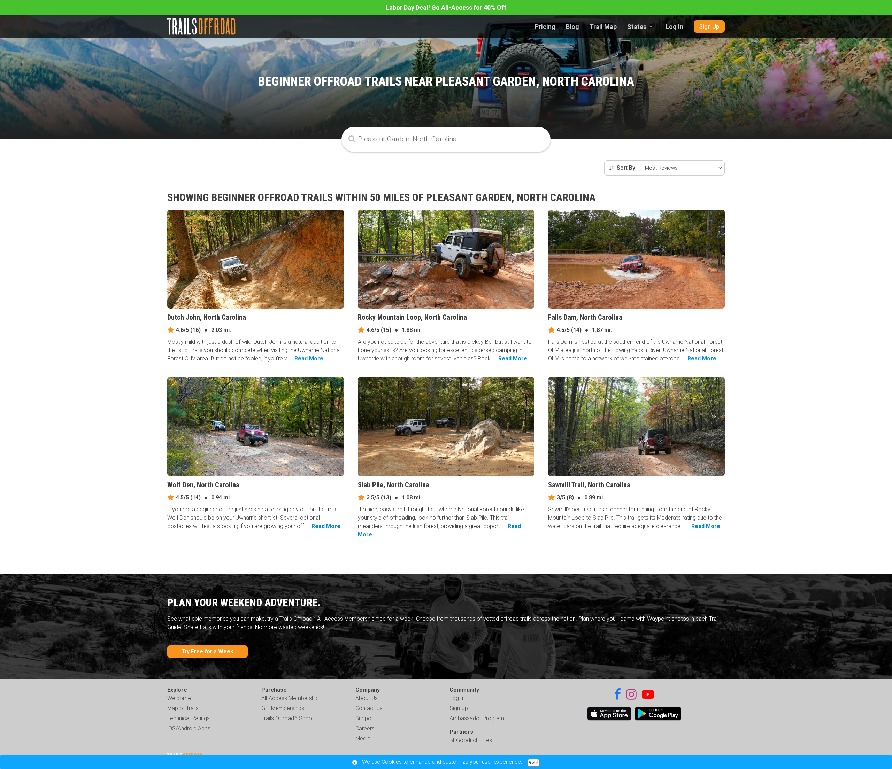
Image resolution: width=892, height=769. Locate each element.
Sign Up (709, 26)
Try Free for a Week (207, 651)
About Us (366, 698)
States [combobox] (636, 26)
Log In (674, 26)
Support (365, 718)
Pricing (545, 26)
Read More (308, 358)
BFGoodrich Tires (470, 740)
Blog (572, 26)
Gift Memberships (282, 708)
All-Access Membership (290, 698)
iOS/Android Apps (188, 728)
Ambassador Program (476, 718)
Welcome (179, 698)
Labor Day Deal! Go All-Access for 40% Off (446, 7)
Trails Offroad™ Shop (286, 718)
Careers (365, 728)
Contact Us (369, 708)
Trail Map (603, 26)
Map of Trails (183, 708)
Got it (533, 762)
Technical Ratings (188, 718)
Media (362, 738)
